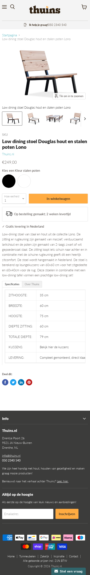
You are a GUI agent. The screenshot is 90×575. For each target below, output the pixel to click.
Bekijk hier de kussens (54, 347)
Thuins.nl (8, 154)
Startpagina (9, 35)
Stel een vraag (70, 571)
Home (11, 556)
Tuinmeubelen (27, 556)
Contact (73, 556)
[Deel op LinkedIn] (21, 382)
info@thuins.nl (11, 455)
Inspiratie (59, 556)
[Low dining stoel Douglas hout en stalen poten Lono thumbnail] (12, 118)
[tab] (12, 284)
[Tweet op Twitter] (13, 382)
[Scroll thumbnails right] (84, 119)
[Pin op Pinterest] (29, 382)
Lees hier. (62, 481)
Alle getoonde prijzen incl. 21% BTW (45, 560)
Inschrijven (67, 514)
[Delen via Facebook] (5, 382)
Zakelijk (44, 556)
